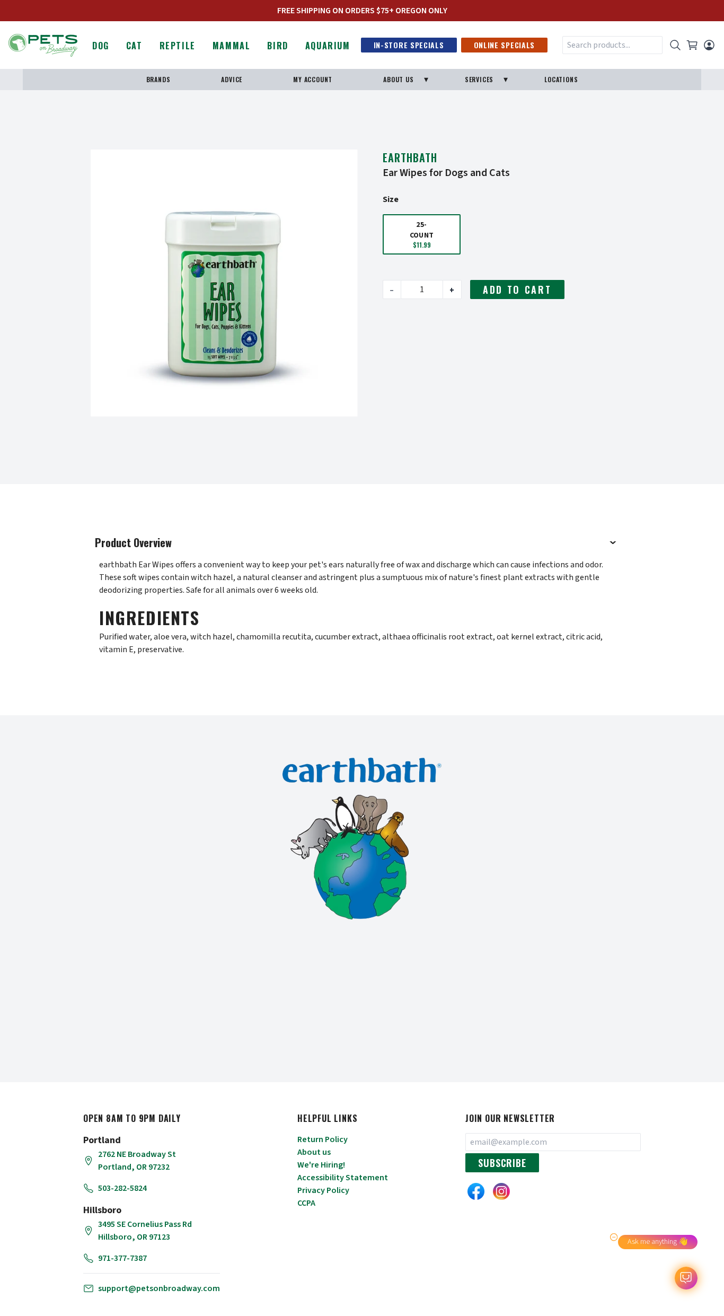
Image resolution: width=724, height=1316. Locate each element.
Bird (277, 45)
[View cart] (692, 45)
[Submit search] (675, 45)
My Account (312, 79)
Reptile (178, 45)
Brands (158, 79)
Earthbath (410, 157)
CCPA (306, 1203)
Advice (231, 79)
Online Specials (504, 44)
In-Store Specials (409, 44)
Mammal (232, 45)
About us (314, 1152)
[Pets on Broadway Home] (42, 44)
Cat (134, 45)
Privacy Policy (323, 1190)
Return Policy (322, 1139)
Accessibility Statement (342, 1177)
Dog (100, 45)
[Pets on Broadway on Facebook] (476, 1191)
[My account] (709, 45)
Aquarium (327, 45)
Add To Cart (517, 289)
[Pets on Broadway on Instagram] (501, 1191)
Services (479, 79)
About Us (398, 79)
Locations (561, 79)
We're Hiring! (321, 1165)
